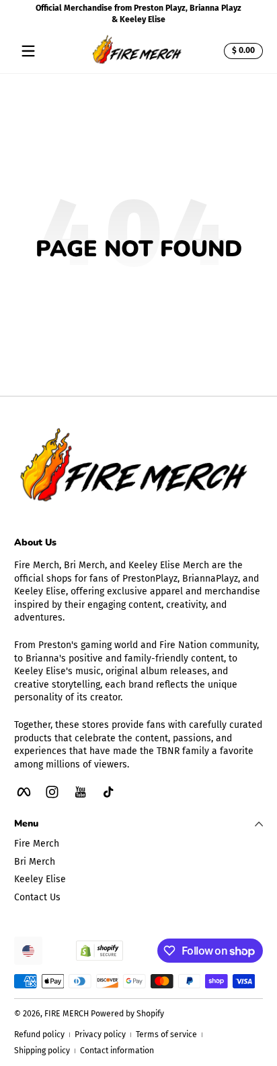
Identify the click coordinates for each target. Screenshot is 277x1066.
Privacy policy (100, 1034)
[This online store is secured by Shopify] (99, 951)
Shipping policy (42, 1050)
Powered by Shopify (127, 1013)
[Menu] (28, 51)
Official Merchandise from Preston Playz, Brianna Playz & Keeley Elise (138, 13)
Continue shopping (130, 287)
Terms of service (166, 1034)
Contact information (117, 1050)
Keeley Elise (40, 879)
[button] (241, 51)
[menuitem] (138, 844)
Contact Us (37, 897)
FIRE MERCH (66, 1013)
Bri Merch (34, 861)
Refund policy (39, 1034)
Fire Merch (36, 843)
